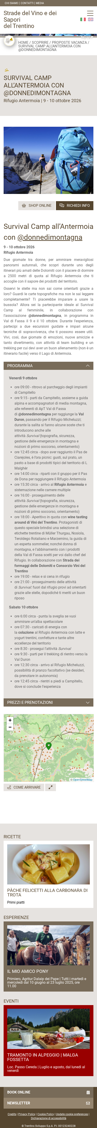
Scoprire (40, 42)
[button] (9, 160)
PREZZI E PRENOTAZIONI (30, 702)
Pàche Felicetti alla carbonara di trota (47, 893)
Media (40, 3)
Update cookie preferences (72, 1114)
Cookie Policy (45, 1114)
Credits (12, 1114)
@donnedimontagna (49, 237)
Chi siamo (11, 3)
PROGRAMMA (20, 365)
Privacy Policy (26, 1114)
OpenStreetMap (82, 779)
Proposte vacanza (69, 42)
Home (23, 42)
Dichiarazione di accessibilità (48, 1118)
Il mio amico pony (27, 971)
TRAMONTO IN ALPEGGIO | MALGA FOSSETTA (42, 1057)
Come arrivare (27, 787)
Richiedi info (78, 205)
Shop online (39, 205)
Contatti (27, 3)
